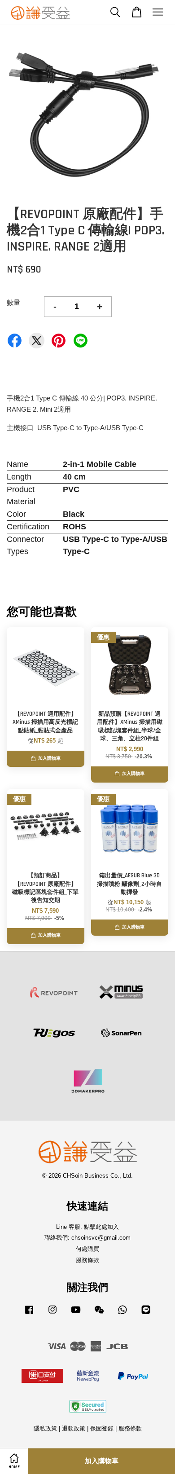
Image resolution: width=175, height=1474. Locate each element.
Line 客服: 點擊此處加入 (87, 1226)
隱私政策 (45, 1428)
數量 (13, 302)
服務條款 (87, 1260)
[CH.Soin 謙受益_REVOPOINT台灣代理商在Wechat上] (99, 1314)
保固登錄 (102, 1428)
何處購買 (87, 1248)
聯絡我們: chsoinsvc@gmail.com (87, 1237)
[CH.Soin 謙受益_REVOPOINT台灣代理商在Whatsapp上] (122, 1314)
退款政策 (73, 1428)
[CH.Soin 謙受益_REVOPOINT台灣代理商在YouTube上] (76, 1314)
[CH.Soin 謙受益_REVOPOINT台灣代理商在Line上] (146, 1314)
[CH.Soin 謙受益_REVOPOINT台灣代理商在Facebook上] (29, 1314)
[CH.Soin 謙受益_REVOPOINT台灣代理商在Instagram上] (52, 1314)
